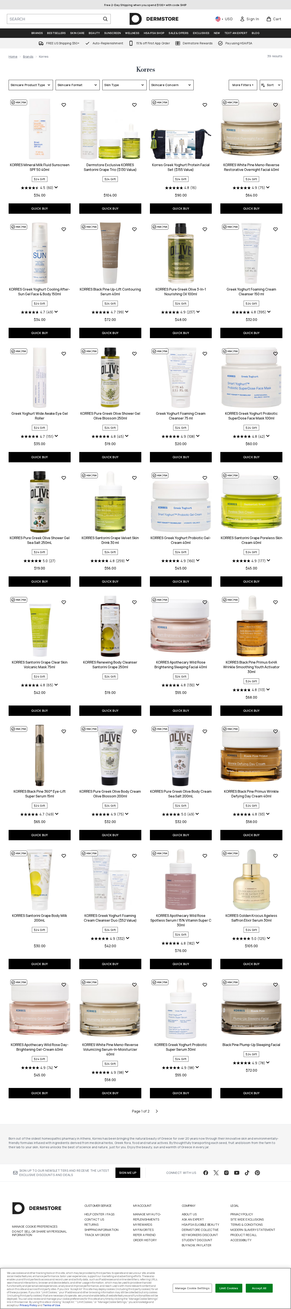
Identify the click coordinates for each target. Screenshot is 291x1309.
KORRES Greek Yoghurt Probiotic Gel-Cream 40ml (181, 540)
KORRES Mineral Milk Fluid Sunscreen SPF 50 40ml (39, 167)
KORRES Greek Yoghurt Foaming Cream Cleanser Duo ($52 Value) (110, 918)
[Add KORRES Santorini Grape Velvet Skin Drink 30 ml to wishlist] (134, 478)
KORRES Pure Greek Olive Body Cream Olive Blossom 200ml (110, 793)
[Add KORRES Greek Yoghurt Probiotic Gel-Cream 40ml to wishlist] (205, 478)
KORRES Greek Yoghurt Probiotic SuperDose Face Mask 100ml (251, 416)
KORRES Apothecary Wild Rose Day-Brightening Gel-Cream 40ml (39, 1047)
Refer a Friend (144, 1235)
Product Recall (243, 1235)
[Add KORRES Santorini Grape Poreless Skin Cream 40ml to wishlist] (275, 478)
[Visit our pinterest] (257, 1173)
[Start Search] (105, 19)
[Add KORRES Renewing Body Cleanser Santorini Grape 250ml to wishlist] (134, 602)
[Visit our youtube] (237, 1173)
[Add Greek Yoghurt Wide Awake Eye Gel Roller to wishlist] (64, 353)
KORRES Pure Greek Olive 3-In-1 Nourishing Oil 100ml (181, 291)
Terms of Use (51, 1305)
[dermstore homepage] (154, 19)
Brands (28, 56)
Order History (145, 1240)
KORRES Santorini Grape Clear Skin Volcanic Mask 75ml (39, 664)
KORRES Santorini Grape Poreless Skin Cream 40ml (251, 540)
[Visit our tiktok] (247, 1173)
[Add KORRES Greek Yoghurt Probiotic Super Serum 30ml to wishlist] (205, 984)
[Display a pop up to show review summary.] (56, 187)
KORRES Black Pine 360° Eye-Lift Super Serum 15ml (40, 793)
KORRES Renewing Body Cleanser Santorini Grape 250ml (110, 664)
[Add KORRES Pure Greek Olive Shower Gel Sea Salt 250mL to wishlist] (64, 478)
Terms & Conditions (246, 1224)
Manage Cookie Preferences (35, 1226)
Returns (91, 1224)
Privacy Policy (241, 1214)
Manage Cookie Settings (192, 1288)
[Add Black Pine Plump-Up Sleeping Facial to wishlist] (275, 984)
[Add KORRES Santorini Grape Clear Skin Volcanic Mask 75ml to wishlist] (64, 602)
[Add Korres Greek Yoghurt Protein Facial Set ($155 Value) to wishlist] (205, 105)
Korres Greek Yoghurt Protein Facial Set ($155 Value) (181, 167)
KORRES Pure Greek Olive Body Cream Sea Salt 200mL (181, 793)
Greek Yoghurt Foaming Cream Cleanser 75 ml (180, 416)
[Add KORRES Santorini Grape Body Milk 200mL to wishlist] (64, 856)
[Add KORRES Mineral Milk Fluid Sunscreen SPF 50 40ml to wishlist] (64, 105)
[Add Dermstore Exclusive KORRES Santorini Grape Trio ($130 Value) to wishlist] (134, 105)
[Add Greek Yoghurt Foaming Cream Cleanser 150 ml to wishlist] (275, 229)
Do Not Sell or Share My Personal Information (39, 1233)
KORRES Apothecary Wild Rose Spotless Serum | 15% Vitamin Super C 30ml (180, 920)
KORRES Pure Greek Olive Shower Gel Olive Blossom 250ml (110, 416)
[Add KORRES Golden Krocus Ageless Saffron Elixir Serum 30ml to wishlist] (275, 856)
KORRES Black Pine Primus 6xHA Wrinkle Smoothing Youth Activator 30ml (251, 667)
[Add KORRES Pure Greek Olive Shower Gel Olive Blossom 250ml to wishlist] (134, 353)
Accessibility (241, 1240)
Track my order (97, 1235)
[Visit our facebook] (206, 1173)
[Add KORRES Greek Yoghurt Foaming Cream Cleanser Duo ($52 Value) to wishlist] (134, 856)
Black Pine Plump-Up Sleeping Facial (251, 1044)
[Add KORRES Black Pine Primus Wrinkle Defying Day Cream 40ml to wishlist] (275, 731)
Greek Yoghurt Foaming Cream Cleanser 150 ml (251, 291)
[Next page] (157, 1111)
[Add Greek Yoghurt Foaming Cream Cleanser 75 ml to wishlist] (205, 353)
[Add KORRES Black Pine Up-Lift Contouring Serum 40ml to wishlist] (134, 229)
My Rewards (142, 1224)
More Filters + (243, 85)
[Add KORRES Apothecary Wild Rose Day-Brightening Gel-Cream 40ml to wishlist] (64, 984)
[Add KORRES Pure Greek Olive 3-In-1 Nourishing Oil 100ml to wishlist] (205, 229)
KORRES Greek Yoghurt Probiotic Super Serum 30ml (180, 1047)
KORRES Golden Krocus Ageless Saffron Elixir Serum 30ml (251, 918)
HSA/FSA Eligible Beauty (200, 1224)
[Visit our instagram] (226, 1173)
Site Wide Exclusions (247, 1219)
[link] (249, 19)
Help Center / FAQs (99, 1214)
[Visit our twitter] (216, 1173)
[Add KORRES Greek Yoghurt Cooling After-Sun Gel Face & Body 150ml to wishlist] (64, 229)
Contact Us (94, 1219)
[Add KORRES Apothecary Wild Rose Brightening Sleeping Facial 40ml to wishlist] (205, 602)
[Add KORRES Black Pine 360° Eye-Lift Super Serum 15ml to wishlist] (64, 731)
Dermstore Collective (200, 1230)
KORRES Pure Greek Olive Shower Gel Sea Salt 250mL (40, 540)
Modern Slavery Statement (252, 1230)
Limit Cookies (228, 1288)
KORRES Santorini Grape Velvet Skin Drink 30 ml (110, 540)
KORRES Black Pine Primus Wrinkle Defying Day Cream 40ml (251, 793)
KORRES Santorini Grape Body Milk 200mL (39, 918)
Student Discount (197, 1240)
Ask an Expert (193, 1219)
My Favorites (143, 1230)
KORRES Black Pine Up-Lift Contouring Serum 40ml (110, 291)
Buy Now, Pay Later (197, 1245)
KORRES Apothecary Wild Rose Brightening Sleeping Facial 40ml (180, 664)
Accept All (259, 1288)
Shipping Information (101, 1230)
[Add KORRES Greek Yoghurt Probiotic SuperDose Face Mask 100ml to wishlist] (275, 353)
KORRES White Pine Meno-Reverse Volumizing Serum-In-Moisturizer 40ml (110, 1049)
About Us (189, 1214)
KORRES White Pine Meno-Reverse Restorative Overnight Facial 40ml (251, 167)
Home (13, 56)
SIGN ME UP (128, 1173)
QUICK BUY (39, 208)
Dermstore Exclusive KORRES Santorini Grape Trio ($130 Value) (110, 167)
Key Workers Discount (200, 1235)
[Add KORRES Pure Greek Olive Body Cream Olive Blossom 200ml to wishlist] (134, 731)
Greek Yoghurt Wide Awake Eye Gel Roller (39, 416)
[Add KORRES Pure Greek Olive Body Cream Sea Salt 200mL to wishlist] (205, 731)
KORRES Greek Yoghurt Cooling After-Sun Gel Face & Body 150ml (39, 291)
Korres (145, 70)
